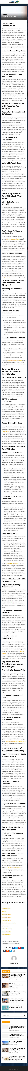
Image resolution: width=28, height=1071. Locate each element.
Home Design (4, 14)
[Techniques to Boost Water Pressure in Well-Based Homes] (5, 1000)
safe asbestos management (14, 867)
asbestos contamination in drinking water (15, 741)
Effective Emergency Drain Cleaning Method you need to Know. (16, 985)
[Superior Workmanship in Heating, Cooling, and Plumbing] (5, 993)
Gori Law (4, 911)
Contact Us (11, 1069)
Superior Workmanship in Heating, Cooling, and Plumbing (17, 992)
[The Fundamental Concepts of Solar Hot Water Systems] (5, 1008)
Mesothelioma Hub (6, 931)
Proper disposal (5, 431)
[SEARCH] (24, 1015)
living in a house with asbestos (14, 360)
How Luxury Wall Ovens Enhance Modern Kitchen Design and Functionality (17, 1050)
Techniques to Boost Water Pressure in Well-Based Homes (16, 999)
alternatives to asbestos (12, 563)
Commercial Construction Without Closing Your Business (16, 1035)
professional (5, 943)
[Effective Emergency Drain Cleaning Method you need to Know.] (5, 985)
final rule (12, 602)
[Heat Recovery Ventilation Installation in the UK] (5, 1043)
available (4, 941)
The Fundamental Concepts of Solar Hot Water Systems (16, 1007)
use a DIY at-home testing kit (13, 239)
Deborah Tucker (14, 963)
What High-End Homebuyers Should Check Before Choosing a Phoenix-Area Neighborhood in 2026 (17, 1027)
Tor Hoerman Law (6, 908)
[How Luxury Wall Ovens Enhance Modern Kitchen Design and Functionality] (5, 1050)
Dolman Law (5, 926)
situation (17, 943)
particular (15, 941)
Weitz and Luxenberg (7, 928)
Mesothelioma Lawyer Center (9, 923)
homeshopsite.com (19, 1066)
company (10, 941)
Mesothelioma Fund (6, 920)
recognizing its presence (8, 277)
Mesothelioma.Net (6, 934)
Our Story (16, 1069)
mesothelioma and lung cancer (9, 147)
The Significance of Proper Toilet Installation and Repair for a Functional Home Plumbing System (17, 976)
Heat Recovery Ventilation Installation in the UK (15, 1042)
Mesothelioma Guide (6, 914)
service (11, 943)
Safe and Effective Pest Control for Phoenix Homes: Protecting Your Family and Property (17, 1058)
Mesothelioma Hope (6, 917)
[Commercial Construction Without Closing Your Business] (5, 1036)
